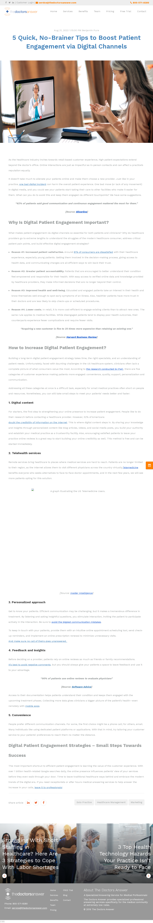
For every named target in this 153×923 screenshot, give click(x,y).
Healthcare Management (111, 802)
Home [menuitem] (53, 11)
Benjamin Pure (90, 30)
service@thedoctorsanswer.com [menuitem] (57, 2)
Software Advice (81, 686)
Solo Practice (84, 802)
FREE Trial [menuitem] (68, 890)
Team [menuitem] (97, 11)
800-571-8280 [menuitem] (141, 2)
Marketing (136, 802)
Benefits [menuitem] (83, 11)
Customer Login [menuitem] (25, 2)
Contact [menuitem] (141, 11)
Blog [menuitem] (65, 895)
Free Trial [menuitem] (125, 11)
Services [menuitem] (68, 11)
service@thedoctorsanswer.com (29, 908)
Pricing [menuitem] (110, 11)
